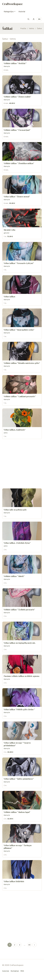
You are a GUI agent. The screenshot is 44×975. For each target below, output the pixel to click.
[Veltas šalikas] (22, 284)
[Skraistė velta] (22, 218)
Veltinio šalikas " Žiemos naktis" (17, 96)
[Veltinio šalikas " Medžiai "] (22, 51)
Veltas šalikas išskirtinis (14, 881)
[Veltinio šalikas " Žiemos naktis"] (22, 84)
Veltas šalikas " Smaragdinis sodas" (19, 330)
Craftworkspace (12, 4)
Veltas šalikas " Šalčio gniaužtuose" (19, 779)
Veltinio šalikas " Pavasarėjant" (17, 130)
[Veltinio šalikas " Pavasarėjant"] (22, 118)
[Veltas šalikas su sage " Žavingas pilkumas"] (22, 833)
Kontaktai (15, 971)
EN (39, 19)
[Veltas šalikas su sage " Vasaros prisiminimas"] (22, 731)
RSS (22, 971)
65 (29, 945)
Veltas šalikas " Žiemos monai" (17, 196)
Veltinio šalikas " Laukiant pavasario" (20, 396)
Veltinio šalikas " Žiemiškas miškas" (19, 163)
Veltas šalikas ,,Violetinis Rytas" (17, 543)
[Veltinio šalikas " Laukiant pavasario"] (22, 384)
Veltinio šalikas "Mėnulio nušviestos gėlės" (22, 363)
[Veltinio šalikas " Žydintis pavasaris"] (22, 597)
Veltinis (31, 28)
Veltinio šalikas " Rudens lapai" (17, 812)
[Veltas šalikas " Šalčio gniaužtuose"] (22, 767)
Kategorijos (9, 11)
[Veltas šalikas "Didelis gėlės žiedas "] (22, 697)
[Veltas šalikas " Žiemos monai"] (22, 184)
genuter (6, 233)
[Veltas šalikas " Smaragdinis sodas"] (22, 318)
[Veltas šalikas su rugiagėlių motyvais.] (22, 631)
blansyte (7, 66)
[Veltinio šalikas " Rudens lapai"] (22, 800)
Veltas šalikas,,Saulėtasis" (14, 430)
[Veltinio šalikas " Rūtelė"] (22, 564)
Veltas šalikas (9, 296)
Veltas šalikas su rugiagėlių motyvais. (20, 643)
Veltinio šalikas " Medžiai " (15, 63)
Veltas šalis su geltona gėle (15, 509)
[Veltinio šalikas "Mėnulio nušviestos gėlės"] (22, 351)
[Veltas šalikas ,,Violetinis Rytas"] (22, 531)
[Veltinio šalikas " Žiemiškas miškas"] (22, 151)
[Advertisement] (22, 464)
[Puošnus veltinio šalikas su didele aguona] (22, 664)
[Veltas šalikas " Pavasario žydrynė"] (22, 251)
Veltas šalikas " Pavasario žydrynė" (19, 263)
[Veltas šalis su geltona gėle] (22, 497)
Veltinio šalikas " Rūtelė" (14, 576)
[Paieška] (28, 19)
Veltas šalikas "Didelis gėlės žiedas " (19, 709)
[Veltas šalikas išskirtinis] (22, 869)
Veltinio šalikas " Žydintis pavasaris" (19, 609)
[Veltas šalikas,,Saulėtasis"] (22, 418)
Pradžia (23, 28)
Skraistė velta (9, 230)
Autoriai (22, 11)
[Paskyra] (34, 19)
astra (5, 433)
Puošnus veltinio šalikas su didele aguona (21, 676)
